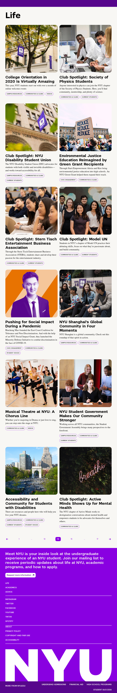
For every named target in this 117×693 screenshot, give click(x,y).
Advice (8, 592)
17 (97, 539)
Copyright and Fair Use (17, 635)
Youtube (9, 612)
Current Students (89, 97)
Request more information (19, 575)
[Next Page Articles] (110, 539)
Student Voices (13, 353)
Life (7, 583)
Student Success (102, 690)
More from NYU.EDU (15, 686)
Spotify (9, 621)
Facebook (10, 608)
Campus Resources (14, 94)
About (8, 627)
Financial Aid (76, 684)
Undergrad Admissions (54, 684)
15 (71, 539)
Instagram (10, 599)
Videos (49, 94)
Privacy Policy (13, 631)
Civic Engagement (68, 180)
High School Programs (99, 684)
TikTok (8, 617)
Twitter (9, 603)
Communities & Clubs (34, 94)
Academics (11, 587)
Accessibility (12, 640)
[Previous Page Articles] (7, 539)
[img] (31, 49)
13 (44, 539)
